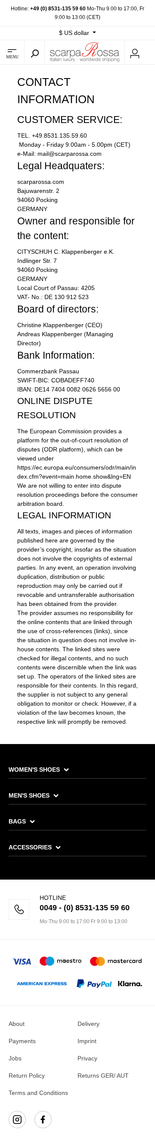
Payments (22, 1041)
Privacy (87, 1058)
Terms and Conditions (38, 1092)
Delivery (88, 1023)
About (17, 1023)
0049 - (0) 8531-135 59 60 (85, 907)
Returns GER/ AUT (103, 1075)
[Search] (34, 52)
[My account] (135, 52)
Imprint (87, 1041)
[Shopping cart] (150, 53)
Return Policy (27, 1075)
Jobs (15, 1058)
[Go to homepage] (84, 51)
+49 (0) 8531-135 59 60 (58, 9)
